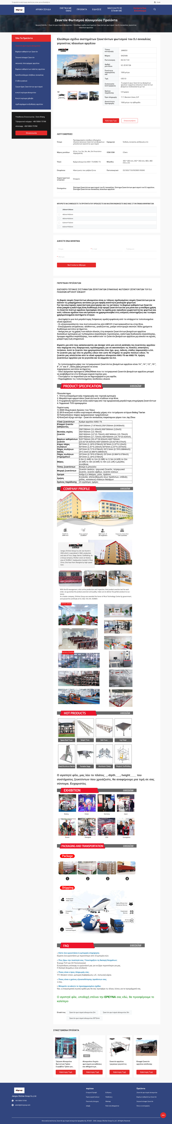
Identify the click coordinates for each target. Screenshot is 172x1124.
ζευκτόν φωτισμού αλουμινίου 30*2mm (84, 1018)
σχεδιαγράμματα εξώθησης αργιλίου (29, 104)
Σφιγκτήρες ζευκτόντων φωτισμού (29, 87)
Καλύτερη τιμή (111, 121)
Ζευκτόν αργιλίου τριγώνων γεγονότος (118, 1063)
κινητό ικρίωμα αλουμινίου (25, 92)
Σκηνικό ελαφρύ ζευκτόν (25, 57)
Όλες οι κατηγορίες (143, 1106)
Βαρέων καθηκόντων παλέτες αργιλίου (30, 69)
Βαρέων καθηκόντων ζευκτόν (26, 52)
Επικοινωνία (31, 133)
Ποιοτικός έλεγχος (92, 1101)
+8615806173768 (39, 121)
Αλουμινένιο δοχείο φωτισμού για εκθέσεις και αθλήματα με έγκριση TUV (92, 1064)
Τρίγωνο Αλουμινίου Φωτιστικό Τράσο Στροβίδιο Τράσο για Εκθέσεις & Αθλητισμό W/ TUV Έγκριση (65, 1064)
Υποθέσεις (108, 1097)
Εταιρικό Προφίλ (91, 1092)
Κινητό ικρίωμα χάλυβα (24, 98)
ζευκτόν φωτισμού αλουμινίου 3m (116, 1012)
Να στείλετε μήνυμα (76, 265)
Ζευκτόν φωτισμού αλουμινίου (60, 25)
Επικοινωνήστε (129, 121)
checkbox (59, 214)
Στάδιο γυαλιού (21, 81)
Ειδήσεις (108, 1092)
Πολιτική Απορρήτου (112, 1106)
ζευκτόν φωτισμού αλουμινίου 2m (82, 1012)
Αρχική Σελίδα (41, 25)
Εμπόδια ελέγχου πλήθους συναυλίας (29, 75)
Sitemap (108, 1101)
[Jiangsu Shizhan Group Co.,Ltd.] (19, 10)
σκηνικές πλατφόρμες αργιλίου (27, 63)
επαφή (88, 1106)
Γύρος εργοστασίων (92, 1097)
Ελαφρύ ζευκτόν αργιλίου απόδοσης (144, 1063)
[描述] (154, 9)
